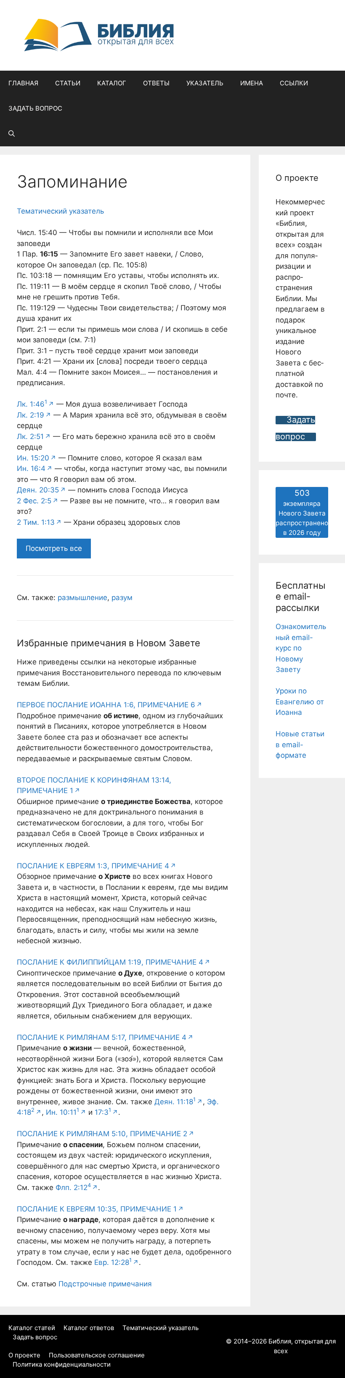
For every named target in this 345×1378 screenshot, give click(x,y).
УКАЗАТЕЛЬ (204, 83)
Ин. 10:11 (62, 1112)
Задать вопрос (35, 1337)
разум (122, 597)
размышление (82, 597)
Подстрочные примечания (105, 1284)
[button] (11, 133)
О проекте (24, 1355)
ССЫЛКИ (294, 83)
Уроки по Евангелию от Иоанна (300, 702)
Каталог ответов (89, 1328)
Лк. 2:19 (30, 415)
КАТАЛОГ (111, 83)
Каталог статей (31, 1328)
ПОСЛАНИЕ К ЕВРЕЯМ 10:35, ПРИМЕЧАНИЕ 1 (97, 1209)
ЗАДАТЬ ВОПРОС (35, 108)
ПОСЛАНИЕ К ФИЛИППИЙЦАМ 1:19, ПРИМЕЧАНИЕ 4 (110, 962)
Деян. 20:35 (38, 490)
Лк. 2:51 (30, 436)
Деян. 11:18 (175, 1102)
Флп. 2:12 (73, 1187)
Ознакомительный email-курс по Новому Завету (301, 648)
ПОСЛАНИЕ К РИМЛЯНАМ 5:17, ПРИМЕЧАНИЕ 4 (101, 1037)
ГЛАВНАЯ (23, 83)
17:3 (103, 1112)
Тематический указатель (60, 211)
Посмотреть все (54, 548)
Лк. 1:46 (32, 404)
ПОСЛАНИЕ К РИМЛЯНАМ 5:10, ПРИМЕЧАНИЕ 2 (102, 1133)
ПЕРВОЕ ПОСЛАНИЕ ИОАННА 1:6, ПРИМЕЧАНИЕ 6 (106, 705)
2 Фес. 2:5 (34, 501)
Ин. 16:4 (31, 468)
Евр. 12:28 (113, 1262)
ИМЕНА (251, 83)
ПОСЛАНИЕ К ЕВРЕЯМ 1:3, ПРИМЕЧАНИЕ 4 (93, 866)
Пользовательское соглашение (97, 1355)
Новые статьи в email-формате (300, 744)
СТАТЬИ (67, 83)
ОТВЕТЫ (156, 83)
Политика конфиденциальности (62, 1364)
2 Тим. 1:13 (36, 522)
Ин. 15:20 (33, 458)
